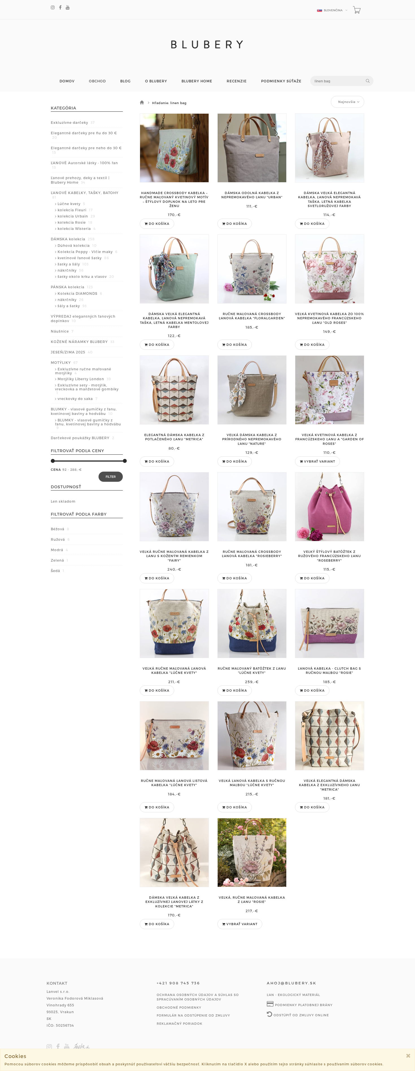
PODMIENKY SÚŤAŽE (281, 81)
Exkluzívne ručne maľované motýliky (83, 371)
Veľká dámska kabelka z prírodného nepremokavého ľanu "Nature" (251, 439)
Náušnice (62, 331)
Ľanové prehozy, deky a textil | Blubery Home (80, 180)
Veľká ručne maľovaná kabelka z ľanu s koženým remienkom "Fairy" (174, 556)
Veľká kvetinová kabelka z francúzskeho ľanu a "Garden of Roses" (329, 439)
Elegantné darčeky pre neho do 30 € (86, 150)
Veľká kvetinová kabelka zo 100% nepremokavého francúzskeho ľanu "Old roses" (329, 318)
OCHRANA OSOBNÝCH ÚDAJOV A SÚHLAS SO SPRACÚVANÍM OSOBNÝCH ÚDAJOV (198, 997)
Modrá (59, 550)
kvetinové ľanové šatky (83, 258)
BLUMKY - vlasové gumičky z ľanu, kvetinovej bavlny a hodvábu (84, 411)
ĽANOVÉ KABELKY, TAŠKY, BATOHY (85, 195)
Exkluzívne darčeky (73, 122)
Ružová (60, 539)
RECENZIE (237, 81)
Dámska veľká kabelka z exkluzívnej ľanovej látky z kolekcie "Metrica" (174, 902)
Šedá (57, 571)
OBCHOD (97, 81)
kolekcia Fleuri (75, 210)
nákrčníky (71, 270)
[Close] (408, 1056)
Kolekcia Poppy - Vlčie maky (87, 252)
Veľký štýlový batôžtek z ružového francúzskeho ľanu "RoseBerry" (329, 556)
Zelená (59, 560)
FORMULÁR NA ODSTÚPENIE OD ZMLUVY (193, 1015)
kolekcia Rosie (75, 222)
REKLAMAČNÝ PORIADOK (179, 1023)
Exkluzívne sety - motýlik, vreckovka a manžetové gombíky (87, 389)
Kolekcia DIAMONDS (80, 293)
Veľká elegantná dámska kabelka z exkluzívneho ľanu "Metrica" (329, 785)
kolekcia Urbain (76, 216)
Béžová (60, 529)
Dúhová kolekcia (77, 245)
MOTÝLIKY (64, 362)
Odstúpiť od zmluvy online (300, 1015)
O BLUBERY (156, 81)
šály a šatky (72, 306)
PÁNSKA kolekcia (72, 287)
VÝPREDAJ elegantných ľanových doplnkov (83, 318)
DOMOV (67, 81)
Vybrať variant (319, 461)
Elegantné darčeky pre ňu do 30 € (84, 135)
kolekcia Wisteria (77, 228)
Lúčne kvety (71, 204)
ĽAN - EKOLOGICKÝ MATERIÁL (293, 995)
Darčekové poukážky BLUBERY (82, 438)
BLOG (125, 81)
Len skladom (63, 501)
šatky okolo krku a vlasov (86, 276)
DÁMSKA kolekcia (73, 239)
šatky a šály (73, 264)
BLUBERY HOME (197, 81)
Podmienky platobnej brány (303, 1005)
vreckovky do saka (78, 399)
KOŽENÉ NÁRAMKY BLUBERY (82, 342)
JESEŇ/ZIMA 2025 (72, 352)
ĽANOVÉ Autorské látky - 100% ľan (84, 165)
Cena (56, 469)
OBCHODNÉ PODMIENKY (179, 1007)
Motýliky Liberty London (84, 379)
